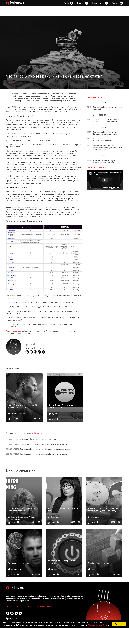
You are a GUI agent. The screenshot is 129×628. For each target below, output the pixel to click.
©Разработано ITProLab (43, 607)
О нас (18, 607)
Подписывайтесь (13, 331)
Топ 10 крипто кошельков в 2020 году (63, 509)
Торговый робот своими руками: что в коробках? (38, 439)
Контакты (27, 607)
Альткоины (95, 517)
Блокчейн (54, 569)
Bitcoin (93, 569)
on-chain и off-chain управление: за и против (63, 562)
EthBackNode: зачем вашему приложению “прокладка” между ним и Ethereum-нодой (107, 148)
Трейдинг (32, 517)
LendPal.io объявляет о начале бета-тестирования (21, 509)
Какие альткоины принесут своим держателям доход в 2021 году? (103, 509)
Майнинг (14, 414)
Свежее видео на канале (98, 167)
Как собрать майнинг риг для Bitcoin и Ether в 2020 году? (24, 406)
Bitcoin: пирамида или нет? (99, 563)
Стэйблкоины (23, 517)
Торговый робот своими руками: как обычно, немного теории (43, 454)
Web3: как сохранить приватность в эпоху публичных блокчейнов (106, 161)
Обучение (40, 348)
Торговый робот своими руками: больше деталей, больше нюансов (45, 449)
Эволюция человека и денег (20, 563)
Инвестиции (15, 519)
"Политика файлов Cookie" (98, 625)
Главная (9, 607)
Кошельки (55, 517)
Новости (14, 517)
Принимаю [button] (119, 624)
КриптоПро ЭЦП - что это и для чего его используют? (63, 406)
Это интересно (16, 569)
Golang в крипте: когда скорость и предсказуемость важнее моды (45, 444)
